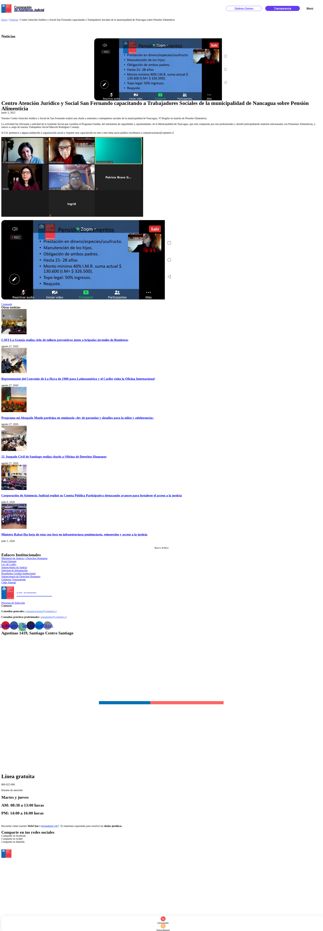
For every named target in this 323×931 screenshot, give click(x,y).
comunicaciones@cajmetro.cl (41, 611)
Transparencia (282, 8)
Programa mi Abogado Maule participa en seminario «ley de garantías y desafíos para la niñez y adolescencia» (77, 418)
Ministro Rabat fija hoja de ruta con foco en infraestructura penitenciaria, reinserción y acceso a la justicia (74, 534)
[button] (6, 304)
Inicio (4, 19)
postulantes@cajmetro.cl (53, 617)
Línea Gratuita (163, 923)
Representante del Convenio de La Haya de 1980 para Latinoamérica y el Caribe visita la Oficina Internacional (78, 379)
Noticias (13, 19)
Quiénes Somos (244, 8)
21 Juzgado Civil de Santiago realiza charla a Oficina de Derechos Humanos (53, 456)
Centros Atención (163, 930)
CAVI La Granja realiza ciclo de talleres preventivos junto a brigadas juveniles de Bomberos (64, 340)
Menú (310, 8)
